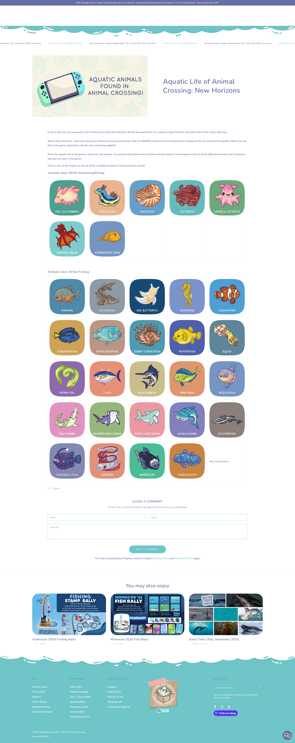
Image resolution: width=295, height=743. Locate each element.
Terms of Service (183, 558)
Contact (112, 687)
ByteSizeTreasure (46, 732)
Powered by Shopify (40, 736)
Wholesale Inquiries (119, 707)
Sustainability (77, 701)
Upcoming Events (79, 716)
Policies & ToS (115, 697)
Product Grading (79, 692)
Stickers (36, 697)
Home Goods (39, 701)
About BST (76, 687)
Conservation (77, 711)
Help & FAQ (114, 692)
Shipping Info (115, 701)
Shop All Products (42, 711)
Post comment (147, 549)
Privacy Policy (161, 558)
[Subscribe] (261, 687)
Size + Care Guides (80, 697)
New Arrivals (39, 687)
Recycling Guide (79, 707)
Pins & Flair (38, 692)
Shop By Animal (41, 707)
